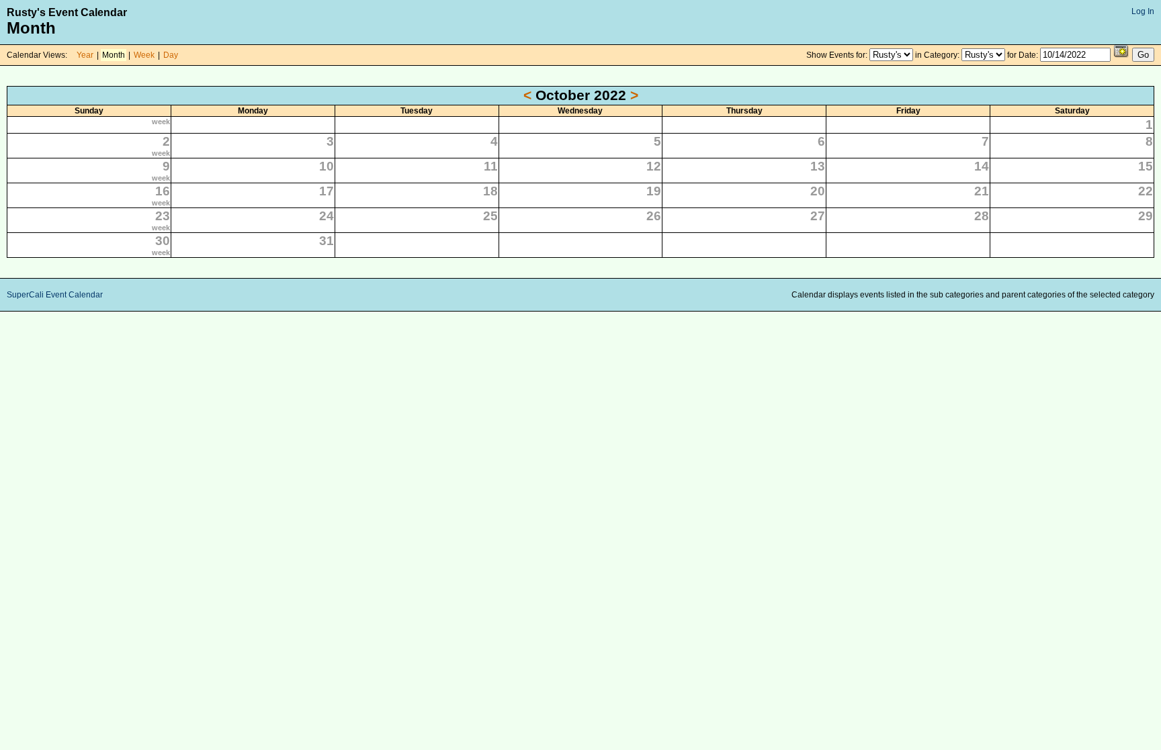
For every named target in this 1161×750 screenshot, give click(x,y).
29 (1145, 216)
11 (491, 166)
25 (490, 216)
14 (981, 166)
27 (817, 216)
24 (326, 216)
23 (162, 216)
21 (981, 191)
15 (1145, 166)
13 (817, 166)
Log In (1142, 11)
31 (326, 241)
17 (326, 191)
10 (326, 166)
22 (1145, 191)
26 (653, 216)
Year (85, 55)
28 (981, 216)
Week (144, 55)
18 (490, 191)
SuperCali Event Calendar (55, 294)
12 (653, 166)
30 (162, 241)
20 (817, 191)
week (161, 122)
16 (162, 191)
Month (113, 55)
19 (653, 191)
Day (170, 55)
